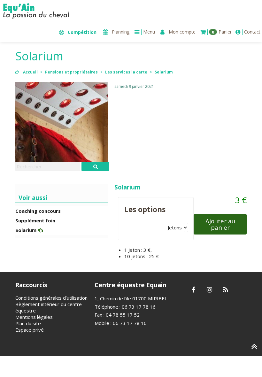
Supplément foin (35, 220)
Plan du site (28, 323)
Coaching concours (38, 211)
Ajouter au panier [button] (220, 224)
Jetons (175, 227)
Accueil (30, 72)
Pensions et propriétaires (71, 72)
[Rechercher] (95, 166)
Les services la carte (126, 72)
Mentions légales (34, 317)
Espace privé (29, 330)
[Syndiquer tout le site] (225, 290)
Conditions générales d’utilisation (51, 298)
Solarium (25, 230)
